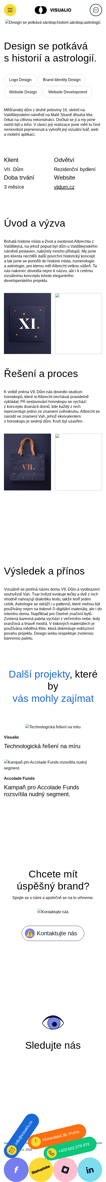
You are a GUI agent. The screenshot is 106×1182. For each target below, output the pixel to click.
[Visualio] (53, 10)
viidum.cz (64, 187)
